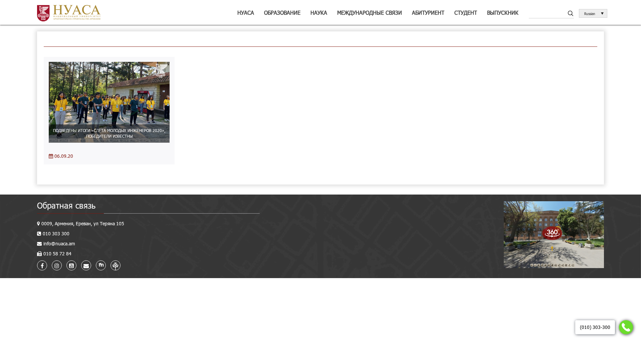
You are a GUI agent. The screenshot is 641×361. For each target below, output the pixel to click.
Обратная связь (66, 205)
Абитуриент (428, 12)
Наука (318, 12)
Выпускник (502, 12)
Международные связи (369, 12)
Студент (465, 12)
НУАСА (245, 12)
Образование (282, 12)
